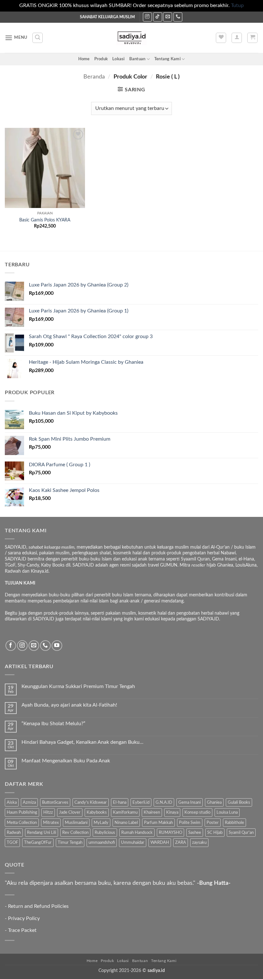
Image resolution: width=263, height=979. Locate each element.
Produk (101, 59)
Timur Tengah (70, 842)
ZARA (180, 842)
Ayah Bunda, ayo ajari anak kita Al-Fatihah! (69, 705)
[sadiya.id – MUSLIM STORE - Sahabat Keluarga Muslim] (131, 37)
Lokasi (118, 59)
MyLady (101, 823)
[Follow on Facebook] (10, 645)
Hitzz (48, 812)
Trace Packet (22, 930)
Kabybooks (97, 812)
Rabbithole (234, 823)
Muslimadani (76, 823)
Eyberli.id (140, 802)
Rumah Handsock (137, 832)
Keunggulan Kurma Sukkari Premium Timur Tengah (78, 686)
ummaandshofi (102, 842)
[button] (16, 38)
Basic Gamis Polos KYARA (44, 220)
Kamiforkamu (125, 812)
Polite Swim (189, 823)
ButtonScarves (55, 802)
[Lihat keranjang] (252, 38)
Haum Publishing (22, 812)
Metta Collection (22, 823)
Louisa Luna (227, 812)
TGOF (12, 842)
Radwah (14, 832)
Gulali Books (239, 802)
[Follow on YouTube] (57, 645)
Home (84, 59)
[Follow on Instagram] (147, 16)
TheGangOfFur (38, 842)
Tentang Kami (167, 59)
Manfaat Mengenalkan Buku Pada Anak (65, 760)
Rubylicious (105, 832)
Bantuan (137, 59)
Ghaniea (214, 802)
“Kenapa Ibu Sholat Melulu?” (53, 723)
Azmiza (29, 802)
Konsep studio (197, 812)
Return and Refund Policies (38, 906)
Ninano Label (126, 823)
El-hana (119, 802)
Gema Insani (189, 802)
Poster (213, 823)
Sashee (194, 832)
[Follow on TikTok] (157, 16)
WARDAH (159, 842)
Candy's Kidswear (90, 802)
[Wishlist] (221, 38)
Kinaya (172, 812)
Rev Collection (75, 832)
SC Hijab (215, 832)
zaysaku (199, 842)
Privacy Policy (24, 918)
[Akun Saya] (237, 38)
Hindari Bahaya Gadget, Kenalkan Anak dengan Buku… (82, 742)
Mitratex (51, 823)
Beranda (94, 77)
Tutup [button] (237, 5)
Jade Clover (70, 812)
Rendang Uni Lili (41, 832)
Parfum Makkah (158, 823)
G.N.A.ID (164, 802)
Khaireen (152, 812)
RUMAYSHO (170, 832)
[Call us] (177, 16)
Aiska (12, 802)
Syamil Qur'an (241, 832)
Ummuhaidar (132, 842)
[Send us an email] (167, 16)
